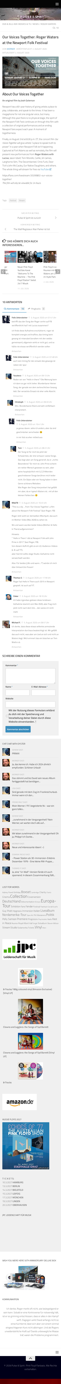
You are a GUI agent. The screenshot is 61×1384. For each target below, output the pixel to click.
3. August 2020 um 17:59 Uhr (38, 577)
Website (9, 698)
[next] (58, 271)
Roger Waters (48, 24)
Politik (50, 914)
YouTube (45, 169)
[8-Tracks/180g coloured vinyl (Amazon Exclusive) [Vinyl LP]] (30, 985)
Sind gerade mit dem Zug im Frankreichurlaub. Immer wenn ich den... (34, 793)
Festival (13, 200)
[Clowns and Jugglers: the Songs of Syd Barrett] (30, 1023)
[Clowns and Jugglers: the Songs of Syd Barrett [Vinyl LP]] (30, 1049)
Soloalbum (42, 923)
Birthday (17, 892)
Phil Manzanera (40, 915)
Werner (11, 48)
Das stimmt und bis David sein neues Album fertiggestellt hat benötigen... (33, 779)
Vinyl (38, 927)
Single (35, 923)
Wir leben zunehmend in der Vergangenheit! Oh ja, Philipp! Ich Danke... (35, 835)
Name (9, 686)
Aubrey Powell (8, 892)
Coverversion (34, 897)
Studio (13, 927)
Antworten (16, 351)
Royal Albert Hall (25, 923)
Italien (36, 911)
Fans (23, 906)
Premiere (22, 919)
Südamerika (23, 927)
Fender (29, 906)
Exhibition (15, 906)
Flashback (44, 906)
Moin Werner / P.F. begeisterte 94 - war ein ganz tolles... (33, 807)
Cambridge (35, 892)
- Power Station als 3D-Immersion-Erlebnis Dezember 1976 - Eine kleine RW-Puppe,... (33, 859)
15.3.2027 (11, 1193)
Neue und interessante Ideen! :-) (28, 847)
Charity (42, 892)
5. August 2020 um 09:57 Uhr (36, 622)
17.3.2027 (12, 1197)
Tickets (31, 927)
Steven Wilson (52, 923)
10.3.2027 (12, 1182)
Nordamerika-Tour (14, 914)
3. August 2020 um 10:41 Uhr (31, 424)
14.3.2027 (12, 1190)
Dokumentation (28, 901)
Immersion (27, 911)
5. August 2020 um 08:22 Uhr (37, 447)
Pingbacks (37, 308)
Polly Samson (9, 919)
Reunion (15, 923)
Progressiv (33, 919)
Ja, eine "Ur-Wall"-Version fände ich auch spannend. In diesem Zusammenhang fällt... (33, 873)
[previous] (3, 271)
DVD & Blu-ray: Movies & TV (16, 24)
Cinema (6, 897)
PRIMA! (16, 753)
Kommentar (11, 665)
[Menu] (57, 4)
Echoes (37, 901)
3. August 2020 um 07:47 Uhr (43, 317)
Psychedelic (42, 919)
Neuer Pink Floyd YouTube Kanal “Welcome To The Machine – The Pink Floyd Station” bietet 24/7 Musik (27, 275)
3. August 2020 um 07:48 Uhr (45, 357)
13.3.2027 (11, 1186)
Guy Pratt (7, 911)
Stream (22, 200)
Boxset (26, 891)
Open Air (30, 915)
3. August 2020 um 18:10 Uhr (34, 596)
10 (57, 27)
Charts (48, 892)
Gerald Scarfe (53, 906)
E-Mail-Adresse (39, 686)
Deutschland (11, 901)
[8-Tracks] (30, 1078)
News (36, 24)
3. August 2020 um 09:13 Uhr (37, 375)
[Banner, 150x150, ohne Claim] (14, 1240)
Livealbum (48, 910)
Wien (44, 927)
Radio (49, 919)
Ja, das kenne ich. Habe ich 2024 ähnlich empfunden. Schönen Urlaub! (31, 765)
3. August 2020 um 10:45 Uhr (34, 502)
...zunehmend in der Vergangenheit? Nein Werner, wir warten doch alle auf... (32, 821)
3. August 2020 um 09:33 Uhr (39, 401)
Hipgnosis (17, 911)
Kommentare (15, 308)
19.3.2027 (11, 1201)
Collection (18, 896)
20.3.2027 (14, 1205)
